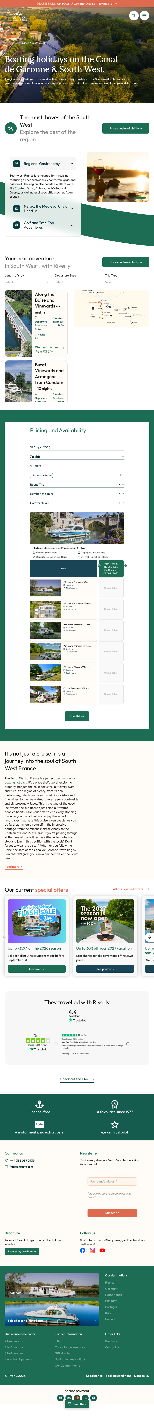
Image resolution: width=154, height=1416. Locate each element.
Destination (11, 43)
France (25, 43)
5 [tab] (80, 540)
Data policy (141, 1375)
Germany (111, 1289)
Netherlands (113, 1295)
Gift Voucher (63, 1353)
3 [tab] (76, 540)
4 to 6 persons (14, 1347)
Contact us (112, 1347)
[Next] (120, 528)
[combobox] (27, 282)
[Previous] (34, 528)
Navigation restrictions (70, 1359)
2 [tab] (73, 540)
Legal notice (94, 1375)
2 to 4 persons (14, 1341)
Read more (12, 866)
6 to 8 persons (14, 1353)
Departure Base (65, 275)
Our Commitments (67, 1365)
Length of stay (14, 275)
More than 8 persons (18, 1359)
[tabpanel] (118, 177)
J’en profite (103, 969)
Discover (35, 969)
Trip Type (111, 275)
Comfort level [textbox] (75, 503)
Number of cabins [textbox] (75, 494)
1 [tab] (140, 198)
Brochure (111, 1341)
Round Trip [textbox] (75, 484)
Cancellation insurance (70, 1347)
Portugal (111, 1307)
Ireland (110, 1319)
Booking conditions (118, 1375)
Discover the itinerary (49, 349)
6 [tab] (82, 540)
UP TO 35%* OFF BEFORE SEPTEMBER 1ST (85, 3)
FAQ (58, 1341)
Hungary (111, 1301)
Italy (108, 1313)
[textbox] (27, 282)
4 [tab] (78, 540)
